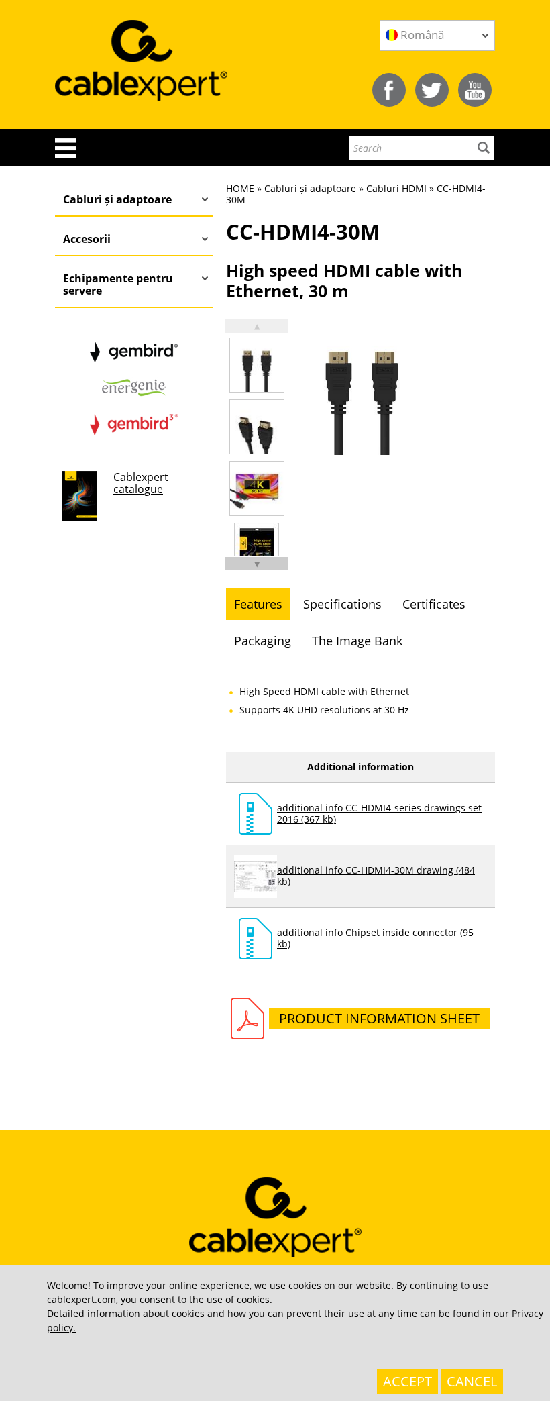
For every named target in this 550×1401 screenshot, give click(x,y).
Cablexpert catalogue (140, 483)
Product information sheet (379, 1018)
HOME (240, 188)
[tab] (258, 604)
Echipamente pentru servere (118, 284)
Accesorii (87, 238)
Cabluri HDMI (396, 188)
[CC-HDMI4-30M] (256, 365)
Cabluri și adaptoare (117, 199)
